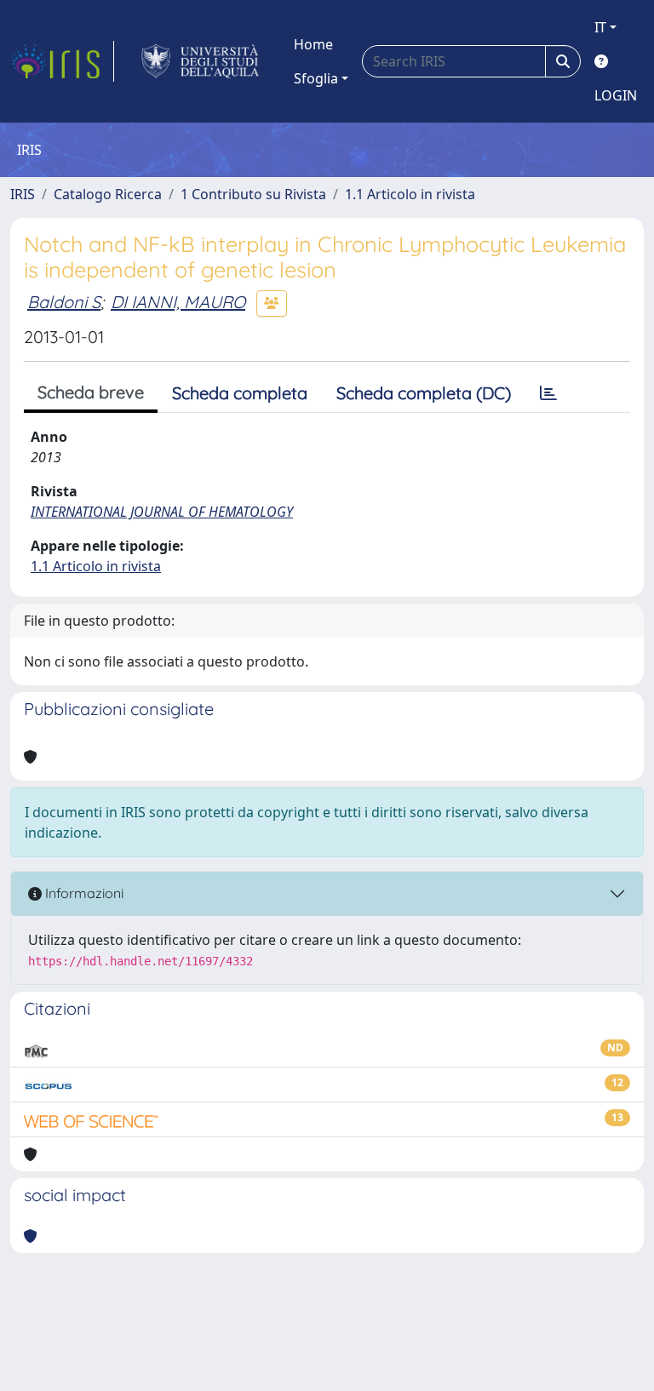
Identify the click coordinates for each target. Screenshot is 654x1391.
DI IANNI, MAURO (178, 301)
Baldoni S (63, 301)
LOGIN (615, 95)
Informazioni (82, 893)
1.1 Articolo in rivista (410, 194)
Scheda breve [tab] (90, 392)
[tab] (548, 393)
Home (313, 44)
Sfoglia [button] (316, 78)
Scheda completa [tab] (239, 393)
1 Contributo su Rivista (253, 194)
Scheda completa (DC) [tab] (423, 393)
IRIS (22, 194)
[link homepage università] (200, 61)
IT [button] (600, 27)
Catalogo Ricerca (108, 194)
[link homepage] (62, 61)
